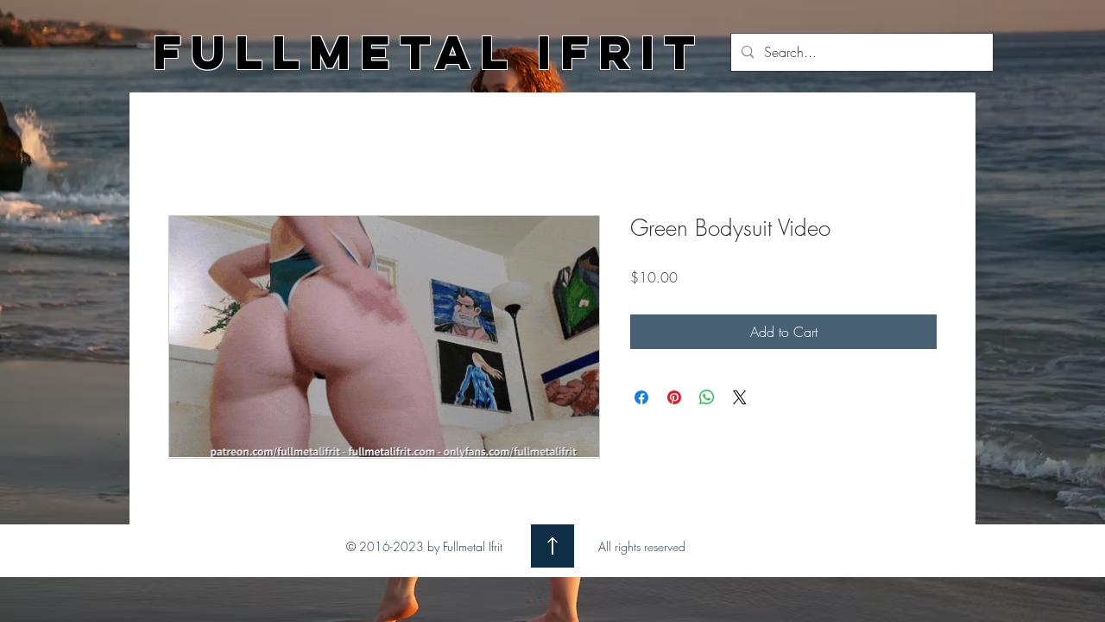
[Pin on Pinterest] (674, 397)
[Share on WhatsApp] (707, 397)
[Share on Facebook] (641, 397)
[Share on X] (739, 397)
